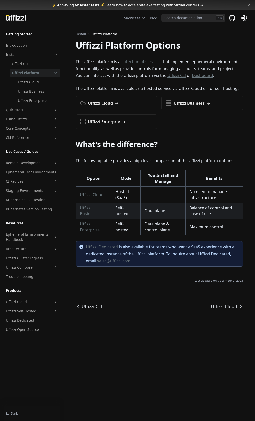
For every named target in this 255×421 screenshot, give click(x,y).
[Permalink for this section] (161, 144)
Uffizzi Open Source (22, 329)
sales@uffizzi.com (113, 261)
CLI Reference (17, 137)
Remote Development (24, 162)
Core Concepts (18, 128)
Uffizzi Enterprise (32, 100)
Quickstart (14, 109)
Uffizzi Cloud (28, 82)
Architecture (16, 248)
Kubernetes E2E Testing (26, 199)
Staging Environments (24, 190)
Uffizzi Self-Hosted (21, 311)
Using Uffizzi (16, 119)
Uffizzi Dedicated (20, 320)
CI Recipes (14, 181)
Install (11, 54)
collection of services (141, 61)
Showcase (132, 18)
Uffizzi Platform (25, 72)
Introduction (16, 45)
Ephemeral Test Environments (31, 172)
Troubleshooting (19, 276)
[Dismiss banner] (249, 5)
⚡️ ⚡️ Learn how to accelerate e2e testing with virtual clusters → (127, 5)
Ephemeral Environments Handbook (27, 237)
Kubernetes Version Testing (29, 209)
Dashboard (202, 75)
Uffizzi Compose (19, 267)
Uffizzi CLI (20, 63)
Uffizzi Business (31, 91)
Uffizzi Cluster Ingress (24, 258)
